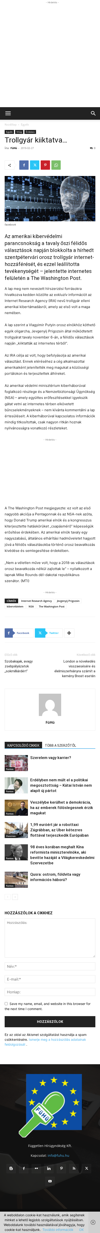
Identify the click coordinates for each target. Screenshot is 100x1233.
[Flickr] (36, 1168)
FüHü (13, 148)
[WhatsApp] (56, 165)
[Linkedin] (48, 1168)
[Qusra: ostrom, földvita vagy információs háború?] (16, 880)
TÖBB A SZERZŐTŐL (60, 745)
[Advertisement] (50, 55)
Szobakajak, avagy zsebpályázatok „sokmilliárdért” (19, 666)
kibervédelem (15, 606)
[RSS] (74, 1168)
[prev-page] (7, 897)
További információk (58, 1230)
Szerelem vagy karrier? (50, 757)
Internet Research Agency (36, 601)
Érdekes (30, 131)
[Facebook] (24, 165)
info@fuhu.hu (58, 1155)
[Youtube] (50, 1181)
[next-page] (15, 897)
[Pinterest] (45, 165)
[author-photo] (50, 716)
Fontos (9, 769)
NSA (31, 606)
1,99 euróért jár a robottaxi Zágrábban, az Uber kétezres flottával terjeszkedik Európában (59, 830)
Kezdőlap (11, 124)
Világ (19, 131)
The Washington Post (51, 606)
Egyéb (25, 124)
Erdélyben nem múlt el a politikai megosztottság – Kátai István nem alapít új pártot (61, 785)
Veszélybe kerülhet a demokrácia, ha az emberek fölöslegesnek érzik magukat (61, 807)
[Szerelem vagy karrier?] (16, 763)
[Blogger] (11, 1168)
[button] (7, 113)
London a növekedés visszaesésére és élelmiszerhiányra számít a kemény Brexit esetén (74, 668)
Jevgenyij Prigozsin (68, 601)
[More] (69, 633)
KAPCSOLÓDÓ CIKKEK (23, 745)
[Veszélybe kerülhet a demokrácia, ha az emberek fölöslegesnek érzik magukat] (16, 808)
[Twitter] (34, 165)
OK (81, 1230)
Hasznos (11, 836)
